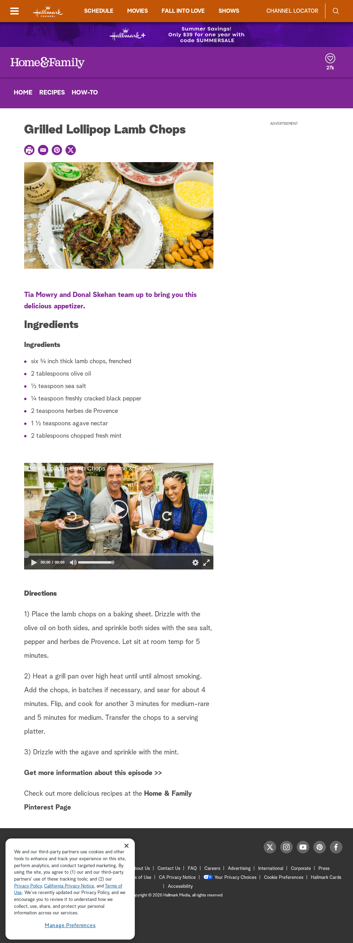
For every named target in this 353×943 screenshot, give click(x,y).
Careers (212, 868)
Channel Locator (292, 11)
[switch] (73, 562)
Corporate (301, 868)
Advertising (239, 868)
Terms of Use (138, 877)
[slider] (118, 554)
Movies (137, 11)
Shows (229, 11)
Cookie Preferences (283, 877)
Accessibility (180, 886)
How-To (85, 93)
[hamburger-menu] (14, 11)
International (270, 868)
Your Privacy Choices (235, 877)
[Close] (126, 845)
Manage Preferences (70, 925)
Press (324, 868)
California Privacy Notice (69, 886)
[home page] (47, 11)
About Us (140, 868)
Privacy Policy (28, 886)
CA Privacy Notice (177, 877)
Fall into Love (183, 11)
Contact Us (169, 868)
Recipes (52, 93)
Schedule (98, 11)
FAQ (192, 868)
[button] (71, 516)
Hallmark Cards (326, 877)
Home (23, 93)
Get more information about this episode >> (93, 773)
